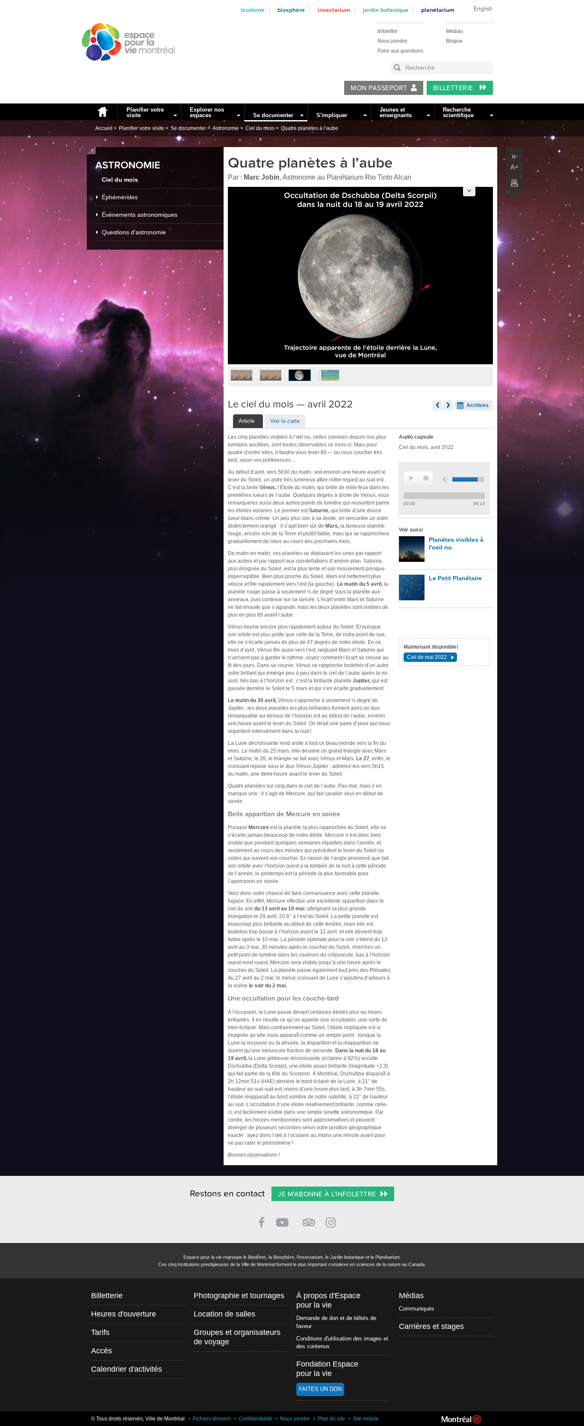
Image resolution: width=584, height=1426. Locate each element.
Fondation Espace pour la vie (327, 1369)
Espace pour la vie (123, 69)
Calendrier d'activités (126, 1369)
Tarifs (100, 1332)
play (411, 478)
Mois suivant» (448, 405)
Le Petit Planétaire (455, 578)
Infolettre (388, 31)
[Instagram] (332, 1221)
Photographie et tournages (239, 1295)
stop (425, 478)
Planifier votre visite (145, 112)
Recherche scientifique (458, 112)
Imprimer (514, 183)
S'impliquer (331, 115)
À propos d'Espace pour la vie (328, 1300)
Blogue (454, 41)
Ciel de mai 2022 (427, 657)
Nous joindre (392, 41)
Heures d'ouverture (123, 1314)
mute (446, 479)
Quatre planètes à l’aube (309, 128)
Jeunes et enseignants (396, 112)
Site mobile (366, 1419)
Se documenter (273, 115)
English (483, 9)
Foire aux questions (400, 51)
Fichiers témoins (212, 1419)
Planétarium (437, 10)
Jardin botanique (385, 10)
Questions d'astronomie (134, 232)
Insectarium (334, 10)
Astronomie (225, 128)
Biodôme (253, 10)
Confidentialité (255, 1419)
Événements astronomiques (139, 214)
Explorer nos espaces (207, 112)
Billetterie (454, 88)
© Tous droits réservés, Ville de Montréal (138, 1419)
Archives (477, 405)
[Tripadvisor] (308, 1219)
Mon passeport (379, 88)
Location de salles (224, 1314)
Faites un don (320, 1389)
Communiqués (416, 1308)
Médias (454, 31)
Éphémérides (120, 197)
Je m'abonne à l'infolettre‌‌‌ (327, 1194)
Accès (101, 1350)
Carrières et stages (431, 1326)
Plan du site (331, 1419)
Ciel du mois (259, 128)
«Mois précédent (437, 405)
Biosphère (291, 10)
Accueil (102, 111)
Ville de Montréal (461, 1419)
